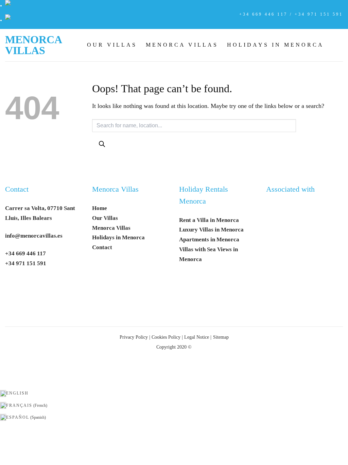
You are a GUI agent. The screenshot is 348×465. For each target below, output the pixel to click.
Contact (17, 189)
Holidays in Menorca (275, 45)
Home (99, 208)
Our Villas (112, 45)
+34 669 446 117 (25, 253)
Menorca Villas (33, 45)
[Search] (101, 144)
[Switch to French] (8, 5)
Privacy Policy (134, 337)
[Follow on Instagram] (29, 284)
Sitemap (221, 337)
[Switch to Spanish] (8, 20)
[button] (338, 44)
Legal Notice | (197, 337)
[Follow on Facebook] (13, 284)
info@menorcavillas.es (34, 236)
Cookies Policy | (167, 337)
